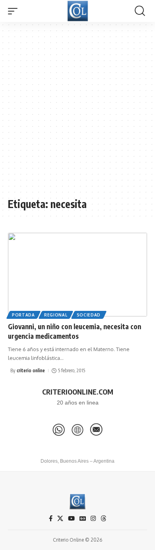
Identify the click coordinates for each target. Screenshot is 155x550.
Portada (23, 314)
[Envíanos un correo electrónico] (96, 429)
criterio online (31, 370)
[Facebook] (50, 518)
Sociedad (89, 314)
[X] (60, 518)
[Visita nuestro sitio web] (77, 429)
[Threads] (103, 518)
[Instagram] (93, 518)
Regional (56, 314)
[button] (14, 11)
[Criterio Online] (78, 11)
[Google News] (83, 518)
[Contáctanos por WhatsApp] (58, 429)
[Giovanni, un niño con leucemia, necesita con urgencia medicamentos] (77, 274)
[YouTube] (71, 518)
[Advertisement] (77, 113)
